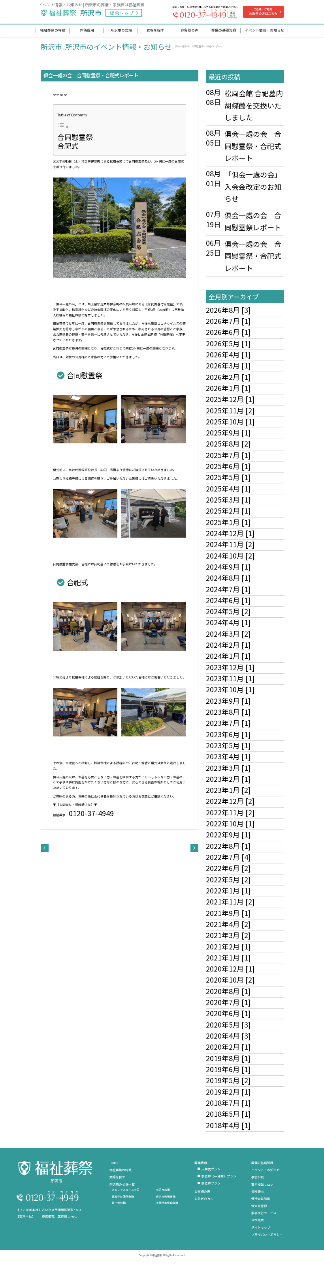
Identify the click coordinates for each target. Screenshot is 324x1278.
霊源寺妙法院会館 (123, 1196)
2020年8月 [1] (228, 991)
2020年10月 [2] (230, 979)
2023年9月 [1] (228, 700)
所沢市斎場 (163, 1190)
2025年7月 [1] (228, 455)
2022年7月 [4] (228, 857)
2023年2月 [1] (228, 779)
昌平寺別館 (119, 1203)
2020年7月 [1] (228, 1002)
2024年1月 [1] (228, 655)
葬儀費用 (200, 1162)
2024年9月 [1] (228, 566)
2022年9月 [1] (228, 834)
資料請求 (257, 1191)
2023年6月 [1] (228, 734)
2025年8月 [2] (228, 443)
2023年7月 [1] (228, 722)
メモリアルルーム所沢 (125, 1190)
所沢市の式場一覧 (122, 1184)
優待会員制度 (260, 1198)
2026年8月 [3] (228, 310)
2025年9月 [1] (228, 432)
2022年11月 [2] (230, 812)
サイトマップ (260, 1227)
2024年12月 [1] (230, 533)
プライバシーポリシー (267, 1234)
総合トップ (122, 12)
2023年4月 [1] (228, 756)
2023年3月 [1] (228, 767)
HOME (114, 1162)
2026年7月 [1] (228, 321)
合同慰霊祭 (75, 137)
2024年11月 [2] (230, 544)
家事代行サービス (264, 1213)
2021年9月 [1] (228, 913)
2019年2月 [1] (228, 1091)
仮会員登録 (259, 1205)
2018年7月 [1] (228, 1102)
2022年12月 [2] (230, 801)
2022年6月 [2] (228, 868)
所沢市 (51, 46)
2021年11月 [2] (230, 901)
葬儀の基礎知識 (262, 1162)
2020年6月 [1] (228, 1013)
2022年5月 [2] (228, 879)
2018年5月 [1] (228, 1113)
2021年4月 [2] (228, 924)
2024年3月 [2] (228, 633)
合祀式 (68, 145)
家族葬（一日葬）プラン (219, 1176)
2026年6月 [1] (228, 332)
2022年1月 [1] (228, 890)
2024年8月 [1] (228, 577)
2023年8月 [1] (228, 711)
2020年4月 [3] (228, 1035)
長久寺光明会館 (165, 1196)
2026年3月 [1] (228, 365)
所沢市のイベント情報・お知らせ (118, 46)
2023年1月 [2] (228, 790)
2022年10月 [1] (230, 823)
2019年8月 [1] (228, 1058)
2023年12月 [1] (230, 667)
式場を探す (117, 1177)
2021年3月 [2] (228, 935)
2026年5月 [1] (228, 343)
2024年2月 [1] (228, 644)
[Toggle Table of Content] (63, 126)
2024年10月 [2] (230, 555)
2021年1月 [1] (228, 957)
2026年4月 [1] (228, 354)
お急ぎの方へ (203, 1198)
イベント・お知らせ (265, 1170)
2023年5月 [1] (228, 745)
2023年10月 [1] (230, 689)
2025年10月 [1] (230, 421)
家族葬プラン (211, 1183)
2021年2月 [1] (228, 946)
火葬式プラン (211, 1169)
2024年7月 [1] (228, 589)
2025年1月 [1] (228, 522)
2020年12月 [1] (230, 968)
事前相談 (257, 1177)
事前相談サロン (262, 1184)
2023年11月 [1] (230, 678)
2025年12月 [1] (230, 399)
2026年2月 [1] (228, 377)
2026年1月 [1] (228, 388)
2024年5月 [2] (228, 611)
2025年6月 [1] (228, 466)
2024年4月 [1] (228, 622)
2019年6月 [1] (228, 1069)
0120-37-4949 (91, 813)
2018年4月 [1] (228, 1125)
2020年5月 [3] (228, 1024)
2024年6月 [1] (228, 600)
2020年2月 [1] (228, 1046)
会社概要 (257, 1220)
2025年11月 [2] (230, 410)
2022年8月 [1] (228, 846)
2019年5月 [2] (228, 1080)
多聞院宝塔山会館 (167, 1203)
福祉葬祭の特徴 (120, 1170)
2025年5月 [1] (228, 477)
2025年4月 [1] (228, 488)
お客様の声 (202, 1191)
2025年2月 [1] (228, 510)
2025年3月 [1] (228, 499)
